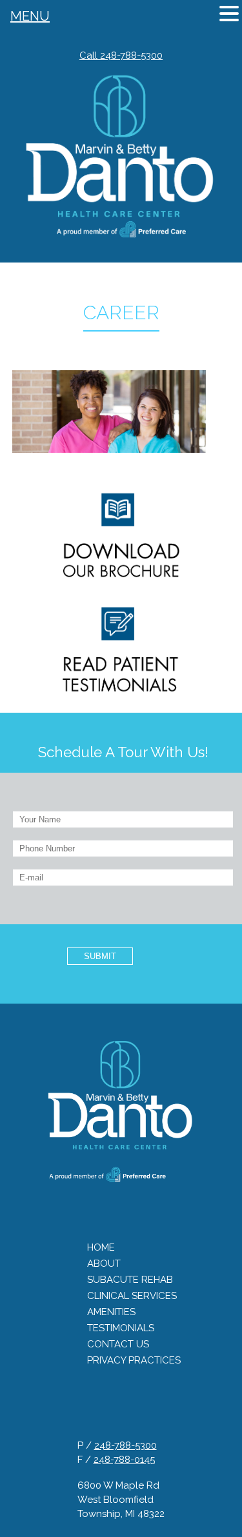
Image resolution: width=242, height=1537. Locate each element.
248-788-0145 (124, 1459)
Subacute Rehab (130, 1279)
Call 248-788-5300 (121, 55)
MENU (30, 16)
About (104, 1263)
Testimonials (120, 1328)
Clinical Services (132, 1296)
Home (101, 1247)
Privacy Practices (134, 1360)
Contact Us (118, 1344)
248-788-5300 (125, 1445)
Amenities (111, 1312)
